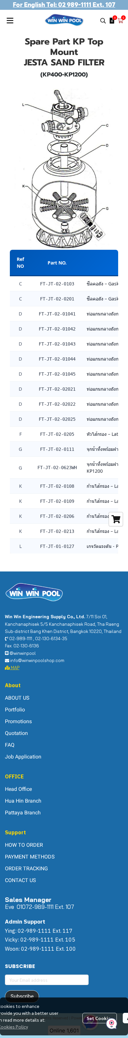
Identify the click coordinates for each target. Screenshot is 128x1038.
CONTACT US (20, 880)
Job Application (23, 757)
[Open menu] (9, 20)
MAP (14, 667)
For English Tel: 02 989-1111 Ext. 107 (64, 4)
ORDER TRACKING (26, 868)
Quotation (16, 733)
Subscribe (22, 996)
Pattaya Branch (23, 812)
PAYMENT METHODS (30, 857)
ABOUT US (17, 698)
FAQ (9, 745)
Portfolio (15, 709)
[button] (103, 20)
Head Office (18, 789)
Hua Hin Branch (23, 801)
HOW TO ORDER (24, 845)
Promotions (18, 721)
